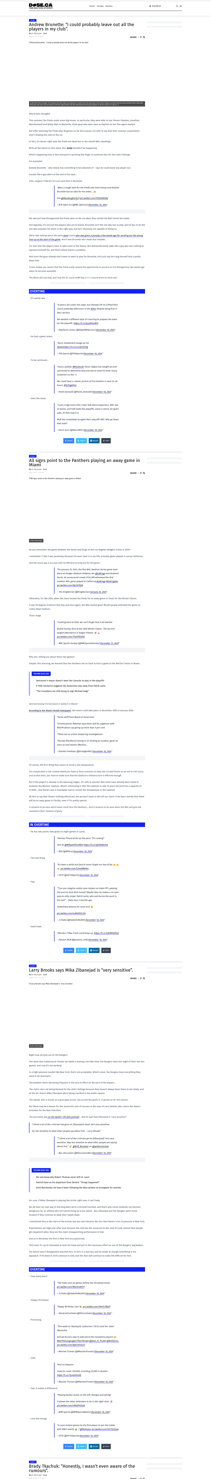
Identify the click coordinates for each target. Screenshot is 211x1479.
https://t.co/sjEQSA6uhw (95, 844)
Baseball (109, 6)
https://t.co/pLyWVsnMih (85, 323)
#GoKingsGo (112, 581)
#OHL (93, 308)
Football (100, 6)
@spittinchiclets (100, 1146)
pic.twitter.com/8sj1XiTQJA (70, 585)
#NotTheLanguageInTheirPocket (73, 1341)
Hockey (92, 6)
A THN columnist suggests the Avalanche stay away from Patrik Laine (71, 686)
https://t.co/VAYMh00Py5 (106, 933)
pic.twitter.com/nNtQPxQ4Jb (71, 1405)
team (65, 235)
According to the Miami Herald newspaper (50, 710)
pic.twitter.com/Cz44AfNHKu (74, 868)
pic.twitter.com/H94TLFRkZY (96, 1306)
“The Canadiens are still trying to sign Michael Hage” (62, 691)
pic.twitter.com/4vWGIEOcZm (71, 913)
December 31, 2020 (109, 643)
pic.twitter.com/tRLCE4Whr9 (70, 1286)
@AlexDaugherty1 (70, 198)
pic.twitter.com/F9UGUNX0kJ (94, 198)
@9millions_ (112, 1341)
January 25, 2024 (98, 592)
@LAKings (100, 573)
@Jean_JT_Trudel (97, 1341)
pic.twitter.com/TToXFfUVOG (71, 636)
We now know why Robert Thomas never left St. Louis (62, 1177)
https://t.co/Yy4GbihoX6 (69, 1375)
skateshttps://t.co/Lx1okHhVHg (72, 347)
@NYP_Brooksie (80, 1146)
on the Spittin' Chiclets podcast (63, 1117)
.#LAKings (100, 581)
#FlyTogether (70, 385)
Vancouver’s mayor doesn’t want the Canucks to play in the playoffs (70, 680)
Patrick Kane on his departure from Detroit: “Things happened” (67, 1182)
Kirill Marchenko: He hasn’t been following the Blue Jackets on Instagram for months (78, 1187)
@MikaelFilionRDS (73, 844)
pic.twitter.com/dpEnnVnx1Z (71, 1344)
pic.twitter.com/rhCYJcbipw (105, 1429)
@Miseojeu (85, 1429)
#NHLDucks (78, 366)
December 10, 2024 (97, 204)
